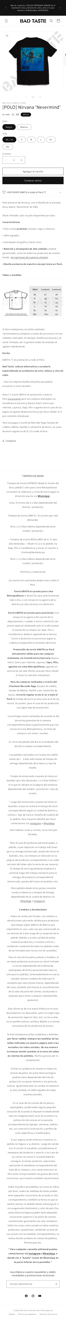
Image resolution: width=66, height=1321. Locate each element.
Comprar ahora (33, 180)
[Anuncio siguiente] (60, 7)
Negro (9, 127)
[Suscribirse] (55, 1284)
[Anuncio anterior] (5, 7)
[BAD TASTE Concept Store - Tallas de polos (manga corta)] (33, 322)
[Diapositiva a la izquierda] (25, 97)
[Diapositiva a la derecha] (40, 97)
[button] (6, 20)
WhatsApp (49, 823)
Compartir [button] (11, 440)
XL (51, 139)
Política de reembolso (27, 1314)
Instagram (35, 823)
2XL (8, 146)
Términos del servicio (48, 1314)
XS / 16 (9, 139)
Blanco (24, 127)
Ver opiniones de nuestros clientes (29, 257)
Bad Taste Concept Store (30, 1310)
